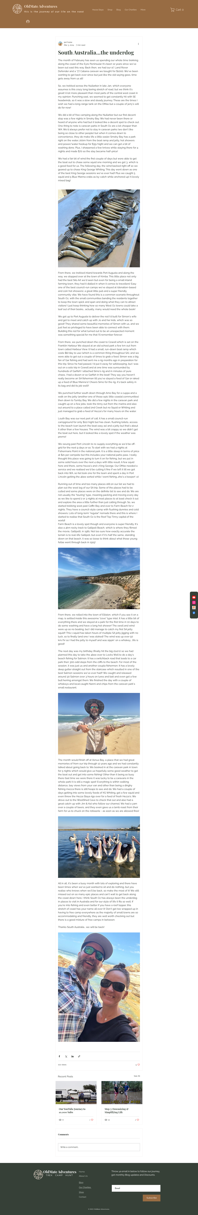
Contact (82, 1197)
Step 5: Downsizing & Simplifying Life (116, 1110)
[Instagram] (194, 602)
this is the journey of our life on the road (54, 11)
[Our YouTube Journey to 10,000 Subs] (76, 1092)
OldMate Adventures (40, 6)
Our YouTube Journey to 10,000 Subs (72, 1110)
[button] (178, 10)
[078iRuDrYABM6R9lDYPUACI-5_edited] (194, 607)
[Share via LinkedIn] (72, 1056)
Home (82, 1171)
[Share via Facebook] (59, 1056)
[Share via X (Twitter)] (66, 1056)
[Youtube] (194, 597)
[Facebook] (194, 612)
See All (137, 1076)
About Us (83, 1176)
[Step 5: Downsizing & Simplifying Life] (121, 1092)
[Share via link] (79, 1056)
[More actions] (138, 43)
